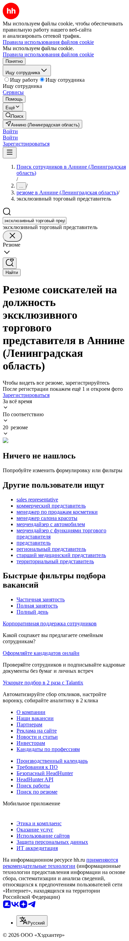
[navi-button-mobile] (10, 152)
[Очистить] (12, 236)
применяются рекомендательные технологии (60, 863)
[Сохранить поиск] (10, 263)
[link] (14, 115)
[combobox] (34, 220)
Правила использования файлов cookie (48, 54)
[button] (10, 131)
